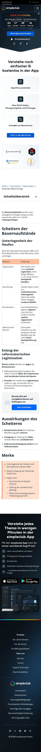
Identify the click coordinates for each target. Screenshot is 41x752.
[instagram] (20, 43)
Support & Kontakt (21, 667)
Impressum (20, 691)
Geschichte (15, 186)
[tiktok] (14, 43)
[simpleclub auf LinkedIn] (20, 731)
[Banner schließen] (38, 13)
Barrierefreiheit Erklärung (20, 713)
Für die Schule (7, 2)
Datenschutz (20, 695)
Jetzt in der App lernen (20, 135)
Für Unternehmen (20, 639)
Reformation (28, 186)
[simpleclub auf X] (15, 731)
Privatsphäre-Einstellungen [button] (20, 704)
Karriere (20, 658)
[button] (34, 2)
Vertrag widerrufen (21, 718)
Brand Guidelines (20, 672)
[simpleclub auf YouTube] (25, 731)
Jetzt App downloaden (20, 34)
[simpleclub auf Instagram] (30, 731)
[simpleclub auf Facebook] (10, 731)
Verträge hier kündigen (20, 709)
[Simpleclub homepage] (10, 8)
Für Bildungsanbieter (20, 648)
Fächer (5, 186)
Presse (20, 663)
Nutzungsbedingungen (20, 700)
